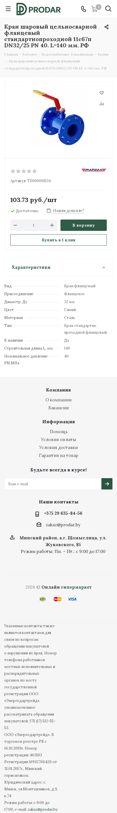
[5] (34, 171)
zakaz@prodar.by (63, 524)
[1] (13, 171)
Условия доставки (58, 447)
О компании (58, 400)
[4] (29, 171)
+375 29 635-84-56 (63, 513)
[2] (18, 171)
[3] (24, 171)
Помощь (59, 431)
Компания (58, 390)
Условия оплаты (58, 439)
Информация (58, 421)
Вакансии (58, 407)
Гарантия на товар (58, 455)
